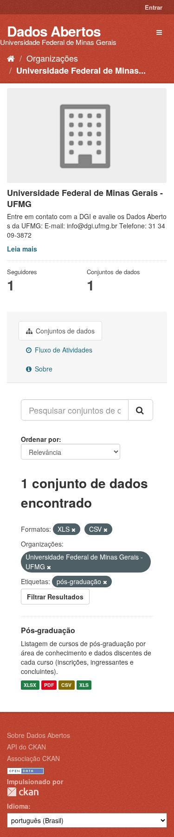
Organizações (52, 58)
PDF (49, 684)
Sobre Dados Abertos (38, 735)
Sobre (42, 368)
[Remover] (73, 529)
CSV (66, 684)
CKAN (23, 792)
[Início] (11, 58)
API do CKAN (26, 746)
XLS (84, 684)
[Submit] (140, 410)
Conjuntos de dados (64, 330)
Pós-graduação (48, 630)
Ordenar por (40, 439)
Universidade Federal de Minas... (81, 70)
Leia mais (22, 248)
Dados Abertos (54, 31)
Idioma (17, 806)
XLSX (30, 684)
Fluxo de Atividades (62, 349)
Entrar (153, 7)
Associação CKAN (33, 758)
